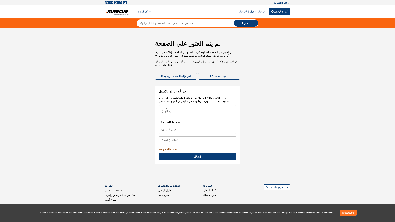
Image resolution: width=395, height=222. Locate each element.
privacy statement (313, 213)
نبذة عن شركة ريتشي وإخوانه (120, 195)
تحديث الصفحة (220, 76)
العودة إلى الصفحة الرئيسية (177, 76)
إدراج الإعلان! (281, 11)
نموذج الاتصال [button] (210, 195)
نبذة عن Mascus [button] (113, 190)
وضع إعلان (163, 195)
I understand (348, 213)
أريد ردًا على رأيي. (171, 121)
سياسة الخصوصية (168, 149)
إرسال (197, 156)
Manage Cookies (288, 213)
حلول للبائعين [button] (165, 190)
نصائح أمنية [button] (110, 199)
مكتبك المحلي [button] (210, 190)
